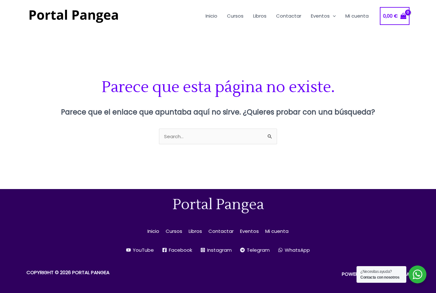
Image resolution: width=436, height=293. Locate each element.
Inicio (153, 231)
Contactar (221, 231)
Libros (195, 231)
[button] (333, 15)
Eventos (249, 231)
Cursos (174, 231)
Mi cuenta (277, 231)
